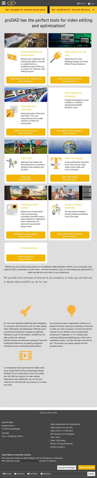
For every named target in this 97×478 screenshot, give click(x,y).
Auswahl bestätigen (66, 467)
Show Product (70, 131)
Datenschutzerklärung (29, 461)
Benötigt (8, 473)
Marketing (46, 473)
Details (91, 474)
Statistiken (33, 473)
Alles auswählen (86, 467)
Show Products (26, 79)
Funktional (20, 473)
